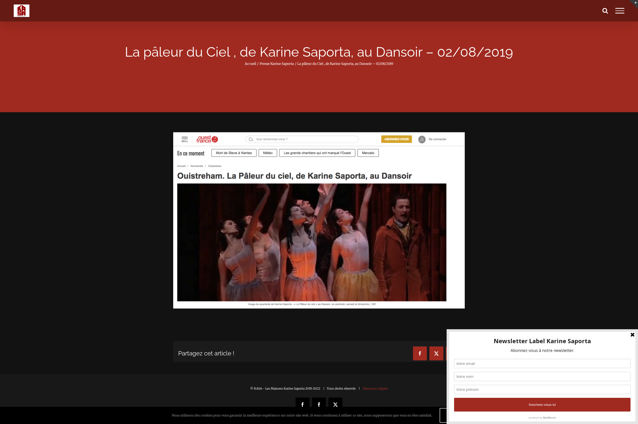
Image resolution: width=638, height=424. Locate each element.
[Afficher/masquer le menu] (620, 10)
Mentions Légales (375, 388)
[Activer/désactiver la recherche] (605, 10)
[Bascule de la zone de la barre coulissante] (633, 4)
